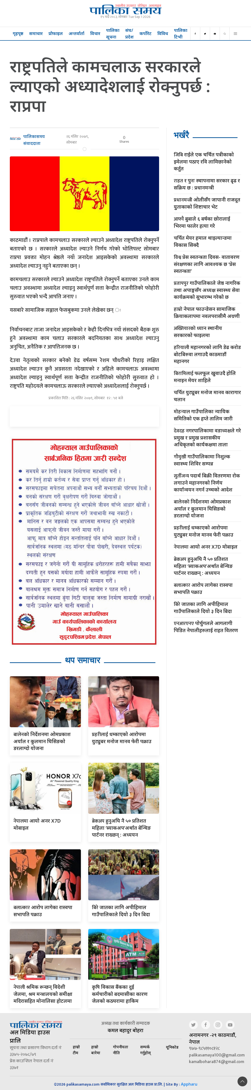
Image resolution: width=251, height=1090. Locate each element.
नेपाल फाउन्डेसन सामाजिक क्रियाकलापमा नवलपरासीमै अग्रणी (207, 312)
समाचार (36, 33)
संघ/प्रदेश (129, 33)
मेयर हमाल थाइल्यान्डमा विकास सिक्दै (203, 241)
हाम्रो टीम (76, 1049)
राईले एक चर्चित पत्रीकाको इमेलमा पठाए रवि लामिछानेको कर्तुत (204, 161)
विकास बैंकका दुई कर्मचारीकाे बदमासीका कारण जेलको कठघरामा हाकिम (120, 994)
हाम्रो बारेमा (95, 1049)
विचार (95, 33)
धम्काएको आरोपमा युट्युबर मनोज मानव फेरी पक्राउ (203, 531)
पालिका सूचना (112, 33)
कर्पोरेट (145, 33)
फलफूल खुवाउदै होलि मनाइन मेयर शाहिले (205, 377)
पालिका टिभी (180, 33)
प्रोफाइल (56, 33)
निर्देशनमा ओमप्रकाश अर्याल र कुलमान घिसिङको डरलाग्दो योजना (42, 741)
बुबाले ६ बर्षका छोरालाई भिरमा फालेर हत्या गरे (202, 222)
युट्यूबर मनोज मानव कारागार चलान (207, 396)
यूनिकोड (172, 1047)
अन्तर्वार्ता (76, 33)
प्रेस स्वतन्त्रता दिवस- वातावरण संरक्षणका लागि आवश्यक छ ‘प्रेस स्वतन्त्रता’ (206, 264)
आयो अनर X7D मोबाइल (206, 547)
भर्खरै (181, 135)
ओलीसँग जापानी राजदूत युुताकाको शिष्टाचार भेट (207, 203)
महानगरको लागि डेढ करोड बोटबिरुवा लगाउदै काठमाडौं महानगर (207, 354)
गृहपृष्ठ (18, 33)
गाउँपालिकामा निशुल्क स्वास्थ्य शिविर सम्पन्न (202, 460)
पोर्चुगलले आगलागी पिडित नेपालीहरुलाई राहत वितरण (206, 627)
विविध (162, 33)
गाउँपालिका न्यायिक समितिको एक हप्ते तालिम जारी (203, 415)
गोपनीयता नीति (120, 1049)
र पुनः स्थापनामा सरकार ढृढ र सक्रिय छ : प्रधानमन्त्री (207, 184)
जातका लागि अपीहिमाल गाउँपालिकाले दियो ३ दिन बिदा (203, 607)
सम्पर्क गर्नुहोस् (145, 1049)
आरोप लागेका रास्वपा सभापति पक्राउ (203, 588)
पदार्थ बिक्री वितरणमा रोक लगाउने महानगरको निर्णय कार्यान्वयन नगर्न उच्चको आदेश (207, 482)
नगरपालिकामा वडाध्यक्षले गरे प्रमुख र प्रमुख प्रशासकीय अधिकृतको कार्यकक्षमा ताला (207, 437)
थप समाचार (82, 660)
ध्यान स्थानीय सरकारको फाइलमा (198, 331)
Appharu (189, 1084)
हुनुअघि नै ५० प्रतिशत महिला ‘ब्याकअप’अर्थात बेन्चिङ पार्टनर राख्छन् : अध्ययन (121, 827)
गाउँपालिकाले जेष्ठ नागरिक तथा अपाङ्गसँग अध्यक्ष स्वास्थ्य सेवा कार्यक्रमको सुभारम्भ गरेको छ (207, 290)
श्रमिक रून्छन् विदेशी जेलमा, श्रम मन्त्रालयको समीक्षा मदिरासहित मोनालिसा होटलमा (42, 994)
